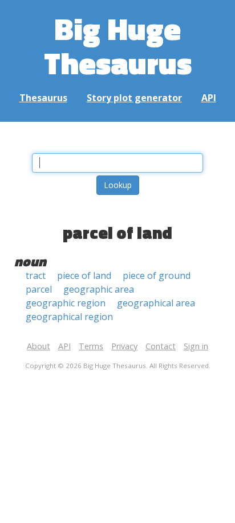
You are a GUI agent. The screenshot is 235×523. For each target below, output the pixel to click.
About (38, 346)
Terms (91, 346)
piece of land (84, 275)
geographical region (69, 316)
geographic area (98, 289)
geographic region (66, 303)
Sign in (196, 346)
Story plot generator (134, 97)
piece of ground (157, 275)
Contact (160, 346)
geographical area (156, 303)
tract (36, 275)
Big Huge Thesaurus (118, 45)
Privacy (124, 346)
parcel (39, 289)
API (208, 97)
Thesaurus (43, 97)
